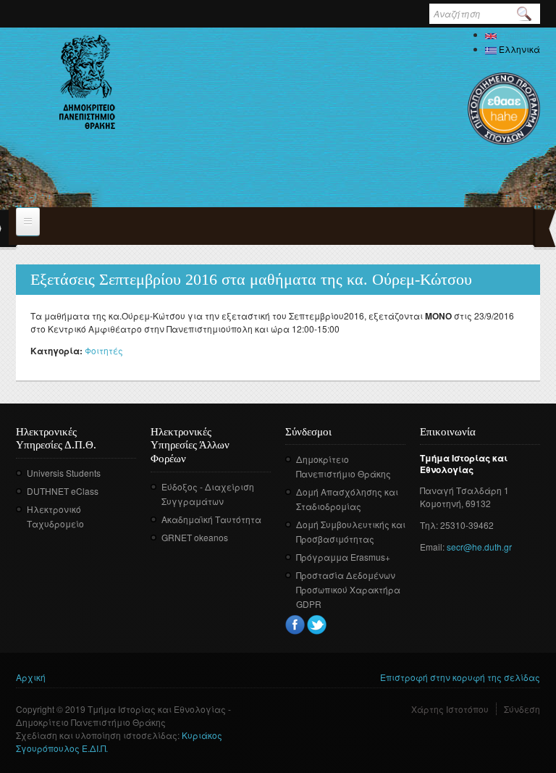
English (512, 34)
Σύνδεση (522, 709)
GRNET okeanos (194, 537)
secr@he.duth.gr (479, 546)
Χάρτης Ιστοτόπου (450, 709)
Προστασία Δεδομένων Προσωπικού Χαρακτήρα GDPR (348, 589)
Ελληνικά (518, 49)
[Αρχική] (87, 82)
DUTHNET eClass (62, 491)
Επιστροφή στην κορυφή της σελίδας (460, 677)
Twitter (317, 625)
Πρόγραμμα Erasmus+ (343, 557)
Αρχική (31, 677)
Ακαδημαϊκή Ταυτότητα (211, 519)
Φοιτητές (104, 350)
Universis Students (64, 473)
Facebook (295, 625)
